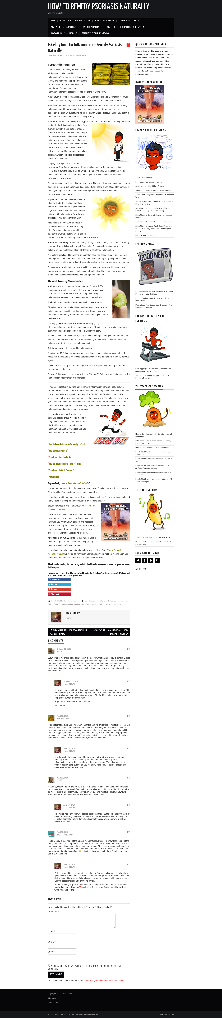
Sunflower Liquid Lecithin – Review (149, 186)
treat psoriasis (115, 604)
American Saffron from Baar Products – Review (154, 222)
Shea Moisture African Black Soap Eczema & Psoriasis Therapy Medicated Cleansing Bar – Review (154, 228)
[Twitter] (138, 560)
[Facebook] (144, 560)
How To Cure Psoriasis (104, 21)
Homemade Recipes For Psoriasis (64, 33)
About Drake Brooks (143, 178)
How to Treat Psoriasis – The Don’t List (98, 27)
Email (52, 942)
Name (51, 931)
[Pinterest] (157, 560)
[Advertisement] (154, 597)
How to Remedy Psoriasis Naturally (98, 7)
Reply (128, 649)
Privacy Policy (53, 1002)
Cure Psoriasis (90, 601)
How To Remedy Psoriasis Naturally (75, 21)
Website (52, 952)
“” (60, 457)
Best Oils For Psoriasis (144, 235)
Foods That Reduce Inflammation (65, 601)
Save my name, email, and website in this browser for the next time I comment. (85, 967)
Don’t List (84, 887)
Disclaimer (52, 998)
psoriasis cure (79, 604)
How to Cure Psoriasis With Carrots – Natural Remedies (111, 632)
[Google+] (150, 560)
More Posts (71, 618)
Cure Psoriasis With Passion (132, 27)
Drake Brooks (80, 56)
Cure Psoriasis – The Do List (130, 21)
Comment (53, 912)
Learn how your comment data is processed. (104, 981)
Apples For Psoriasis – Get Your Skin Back (152, 538)
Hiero (161, 1014)
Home (53, 21)
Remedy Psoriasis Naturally (97, 604)
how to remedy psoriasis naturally (111, 601)
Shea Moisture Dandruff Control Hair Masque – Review (68, 632)
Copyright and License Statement (61, 994)
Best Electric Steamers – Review (95, 33)
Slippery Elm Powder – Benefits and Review (153, 190)
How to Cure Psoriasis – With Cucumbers (152, 448)
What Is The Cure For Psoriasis (63, 27)
